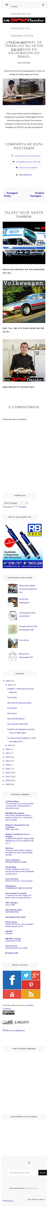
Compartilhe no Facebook (27, 156)
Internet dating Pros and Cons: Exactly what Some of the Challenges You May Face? (19, 871)
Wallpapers (18, 43)
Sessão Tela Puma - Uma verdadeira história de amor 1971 (19, 925)
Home (14, 6)
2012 (8, 772)
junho (10, 685)
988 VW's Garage (13, 938)
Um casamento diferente (17, 724)
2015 (8, 761)
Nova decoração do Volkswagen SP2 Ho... (24, 271)
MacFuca (9, 848)
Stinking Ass (10, 886)
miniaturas (27, 175)
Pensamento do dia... (13, 941)
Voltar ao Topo (36, 1199)
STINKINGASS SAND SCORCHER (18, 888)
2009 (8, 784)
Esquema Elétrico (22, 35)
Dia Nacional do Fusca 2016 (16, 948)
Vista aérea (12, 713)
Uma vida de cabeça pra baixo (19, 703)
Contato (16, 50)
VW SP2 (9, 931)
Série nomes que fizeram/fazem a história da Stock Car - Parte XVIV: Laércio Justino (19, 817)
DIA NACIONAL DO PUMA (16, 862)
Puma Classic (11, 922)
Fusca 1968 (10, 905)
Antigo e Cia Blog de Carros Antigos (17, 835)
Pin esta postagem (28, 168)
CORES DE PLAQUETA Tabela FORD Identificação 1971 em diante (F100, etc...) (19, 840)
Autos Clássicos (12, 860)
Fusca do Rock (11, 879)
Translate (22, 507)
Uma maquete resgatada (18, 387)
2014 (8, 765)
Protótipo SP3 (20, 28)
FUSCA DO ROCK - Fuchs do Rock (19, 881)
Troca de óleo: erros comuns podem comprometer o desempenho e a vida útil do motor (19, 805)
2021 (8, 749)
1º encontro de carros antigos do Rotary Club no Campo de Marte (18, 896)
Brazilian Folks (11, 953)
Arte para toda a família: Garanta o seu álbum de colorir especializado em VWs (19, 852)
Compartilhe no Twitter (28, 162)
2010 (8, 780)
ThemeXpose (8, 1201)
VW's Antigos (11, 902)
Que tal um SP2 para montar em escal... (23, 330)
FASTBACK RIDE (12, 912)
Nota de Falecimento (16, 718)
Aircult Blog (10, 867)
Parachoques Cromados (16, 893)
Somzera (8, 933)
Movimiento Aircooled (15, 917)
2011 (8, 776)
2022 (8, 681)
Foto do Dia (24, 640)
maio (10, 745)
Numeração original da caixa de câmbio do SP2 (28, 588)
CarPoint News (12, 801)
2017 (8, 753)
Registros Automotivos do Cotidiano (17, 826)
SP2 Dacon (17, 21)
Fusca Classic (11, 946)
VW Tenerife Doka (13, 910)
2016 (8, 757)
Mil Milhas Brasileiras (14, 813)
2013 (8, 768)
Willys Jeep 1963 (12, 829)
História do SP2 (21, 14)
